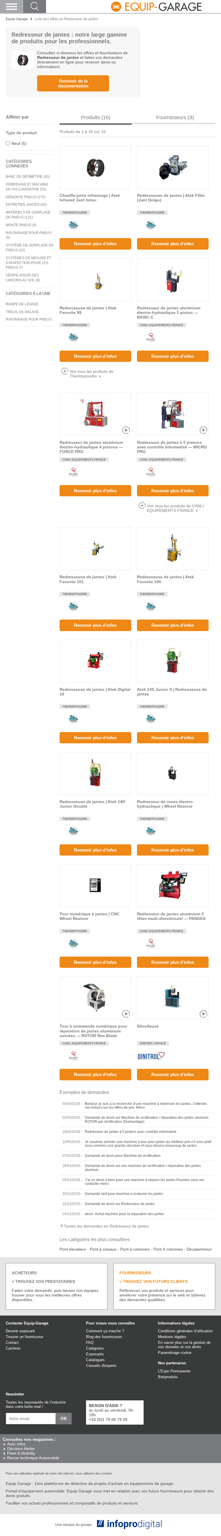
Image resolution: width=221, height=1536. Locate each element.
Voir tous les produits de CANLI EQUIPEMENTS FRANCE (175, 508)
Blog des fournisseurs (104, 1337)
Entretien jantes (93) (26, 205)
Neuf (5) (19, 143)
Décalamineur (199, 1249)
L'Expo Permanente (174, 1371)
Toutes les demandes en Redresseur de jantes (106, 1226)
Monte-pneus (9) (21, 225)
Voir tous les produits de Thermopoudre (91, 373)
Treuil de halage (22, 312)
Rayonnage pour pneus (29, 319)
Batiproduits (168, 1377)
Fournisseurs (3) (175, 117)
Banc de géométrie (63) (28, 177)
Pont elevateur (73, 1249)
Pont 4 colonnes (168, 1249)
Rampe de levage (22, 304)
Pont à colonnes (135, 1249)
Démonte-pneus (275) (25, 197)
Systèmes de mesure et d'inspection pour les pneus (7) (28, 263)
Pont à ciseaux (103, 1249)
